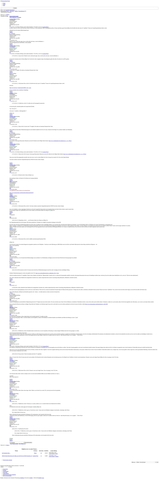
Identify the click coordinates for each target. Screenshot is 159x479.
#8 (10, 138)
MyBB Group (41, 477)
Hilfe (4, 5)
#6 (10, 100)
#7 (10, 123)
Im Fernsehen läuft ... (6, 453)
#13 (10, 217)
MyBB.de (22, 477)
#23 (10, 388)
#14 (10, 235)
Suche (4, 4)
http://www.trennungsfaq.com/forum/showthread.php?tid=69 (21, 192)
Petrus (35, 453)
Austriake (12, 360)
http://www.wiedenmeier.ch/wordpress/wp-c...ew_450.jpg (60, 140)
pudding (11, 93)
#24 (10, 400)
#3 (10, 52)
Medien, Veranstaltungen (20, 11)
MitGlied (11, 307)
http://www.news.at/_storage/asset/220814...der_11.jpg (20, 87)
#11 (10, 188)
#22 (10, 367)
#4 (10, 67)
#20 (10, 327)
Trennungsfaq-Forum (4, 11)
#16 (10, 266)
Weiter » (8, 14)
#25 (10, 425)
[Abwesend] (14, 181)
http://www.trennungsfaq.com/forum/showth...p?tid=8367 (96, 304)
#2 (10, 39)
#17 (10, 284)
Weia (11, 181)
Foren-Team (5, 469)
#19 (10, 314)
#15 (10, 255)
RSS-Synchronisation (7, 475)
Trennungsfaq (5, 471)
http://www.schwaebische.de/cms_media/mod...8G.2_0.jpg (47, 273)
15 (41, 455)
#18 (10, 299)
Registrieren (12, 10)
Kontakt (4, 470)
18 (41, 453)
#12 (10, 202)
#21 (10, 345)
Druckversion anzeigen (7, 460)
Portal (4, 3)
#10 (10, 171)
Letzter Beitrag (52, 453)
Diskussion (12, 11)
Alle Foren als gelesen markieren (9, 474)
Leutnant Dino (13, 19)
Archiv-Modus (6, 473)
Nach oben (5, 472)
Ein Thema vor (22, 443)
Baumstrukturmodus (14, 16)
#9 (10, 150)
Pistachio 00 (12, 320)
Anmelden (7, 10)
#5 (10, 80)
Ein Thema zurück (14, 443)
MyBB (31, 477)
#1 (10, 25)
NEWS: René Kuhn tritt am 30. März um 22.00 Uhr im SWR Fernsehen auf (17, 455)
